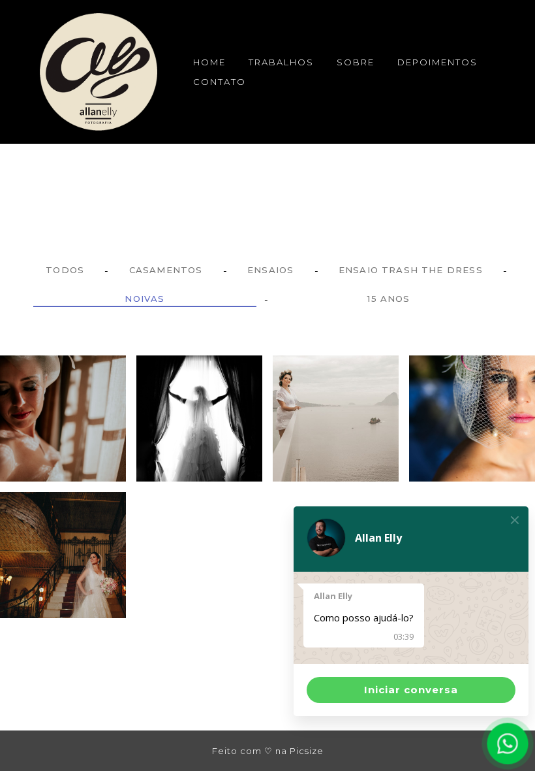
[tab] (65, 270)
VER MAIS (63, 463)
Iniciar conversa (411, 689)
